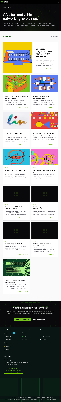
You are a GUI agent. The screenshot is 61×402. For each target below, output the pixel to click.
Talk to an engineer (21, 319)
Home (4, 7)
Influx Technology (15, 397)
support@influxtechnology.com (13, 373)
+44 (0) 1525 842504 (10, 368)
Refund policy (31, 397)
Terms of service (50, 397)
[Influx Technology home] (5, 2)
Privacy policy (23, 397)
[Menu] (58, 2)
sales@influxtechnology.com (12, 370)
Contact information (40, 397)
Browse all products (39, 319)
